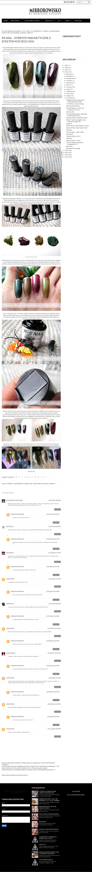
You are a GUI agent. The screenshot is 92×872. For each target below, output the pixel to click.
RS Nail (22, 198)
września (69, 80)
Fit (59, 21)
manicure (6, 33)
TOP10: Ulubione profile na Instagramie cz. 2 (74, 143)
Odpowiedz (57, 509)
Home (5, 21)
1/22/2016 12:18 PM (54, 628)
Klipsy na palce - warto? (73, 140)
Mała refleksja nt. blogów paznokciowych (47, 807)
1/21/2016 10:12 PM (52, 514)
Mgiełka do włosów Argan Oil (49, 829)
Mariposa (69, 138)
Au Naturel (69, 134)
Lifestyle (49, 21)
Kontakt (78, 21)
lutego (68, 95)
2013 (66, 155)
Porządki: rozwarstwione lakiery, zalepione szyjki (47, 792)
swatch (30, 33)
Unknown (10, 579)
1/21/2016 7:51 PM (54, 579)
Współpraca (8, 25)
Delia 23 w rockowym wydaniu (49, 814)
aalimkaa (10, 552)
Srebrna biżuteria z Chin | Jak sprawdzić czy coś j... (75, 109)
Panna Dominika (17, 514)
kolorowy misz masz (14, 500)
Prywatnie (15, 21)
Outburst (69, 130)
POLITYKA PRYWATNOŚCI (76, 795)
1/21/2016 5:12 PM (54, 552)
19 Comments (36, 31)
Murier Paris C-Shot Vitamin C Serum (77, 126)
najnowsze (15, 33)
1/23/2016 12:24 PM (54, 653)
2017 (66, 70)
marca (68, 93)
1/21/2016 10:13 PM (52, 566)
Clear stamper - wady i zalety (75, 132)
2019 (66, 65)
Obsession (10, 603)
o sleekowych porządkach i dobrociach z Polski (48, 837)
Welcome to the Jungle (73, 148)
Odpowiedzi (11, 511)
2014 (66, 152)
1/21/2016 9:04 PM (54, 603)
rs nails (23, 33)
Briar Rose (69, 146)
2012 (66, 157)
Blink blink (42, 821)
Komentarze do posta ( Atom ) (18, 775)
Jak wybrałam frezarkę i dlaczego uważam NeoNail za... (76, 114)
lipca (68, 85)
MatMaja (9, 526)
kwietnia (69, 91)
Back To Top (66, 869)
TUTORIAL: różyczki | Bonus (75, 104)
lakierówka (55, 31)
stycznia (69, 98)
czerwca (69, 87)
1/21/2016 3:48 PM (54, 500)
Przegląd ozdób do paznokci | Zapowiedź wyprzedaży (75, 101)
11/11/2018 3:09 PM (54, 729)
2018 (66, 67)
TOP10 (67, 21)
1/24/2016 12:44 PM (54, 704)
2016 (66, 72)
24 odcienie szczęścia (46, 859)
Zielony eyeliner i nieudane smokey (76, 117)
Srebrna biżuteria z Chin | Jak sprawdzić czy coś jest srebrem (49, 799)
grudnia (68, 74)
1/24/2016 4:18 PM (53, 716)
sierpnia (68, 83)
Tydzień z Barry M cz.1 (73, 136)
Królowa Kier (70, 112)
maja (68, 89)
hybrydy (45, 31)
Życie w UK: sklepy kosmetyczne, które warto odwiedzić (49, 852)
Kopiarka (69, 123)
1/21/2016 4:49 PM (54, 526)
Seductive (42, 844)
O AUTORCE (76, 791)
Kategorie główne (32, 21)
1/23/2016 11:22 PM (52, 641)
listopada (69, 76)
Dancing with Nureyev (73, 106)
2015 (66, 150)
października (70, 78)
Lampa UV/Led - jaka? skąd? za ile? (77, 128)
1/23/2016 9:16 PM (54, 678)
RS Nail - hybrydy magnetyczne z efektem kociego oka (76, 120)
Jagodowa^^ (11, 653)
